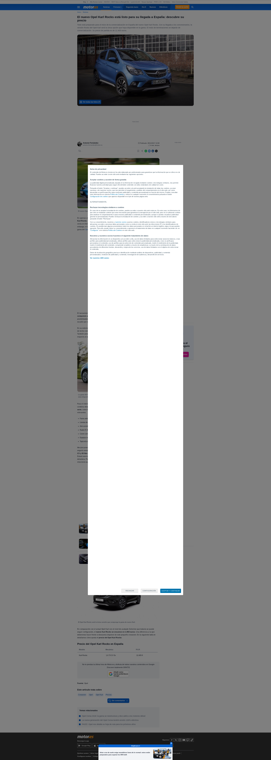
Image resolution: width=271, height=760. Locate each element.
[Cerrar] (171, 743)
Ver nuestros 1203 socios (99, 258)
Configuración (149, 591)
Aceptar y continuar (170, 591)
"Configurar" (94, 230)
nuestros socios (121, 222)
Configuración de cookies (99, 196)
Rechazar (130, 591)
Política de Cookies (117, 194)
